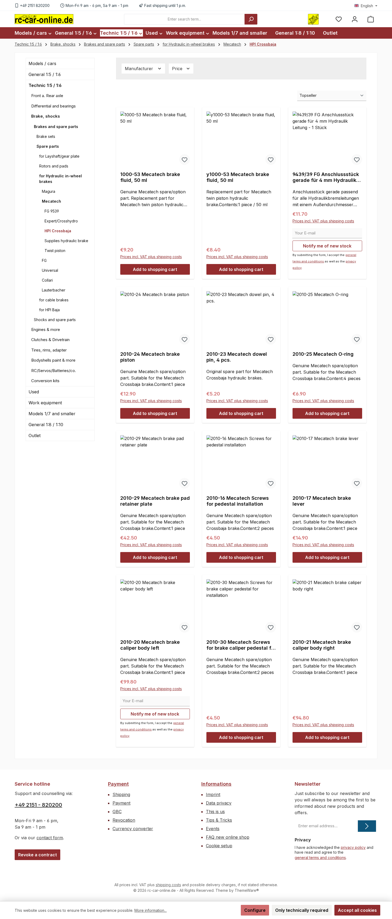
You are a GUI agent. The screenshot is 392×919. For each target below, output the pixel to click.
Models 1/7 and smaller (52, 413)
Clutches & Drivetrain (50, 339)
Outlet (35, 435)
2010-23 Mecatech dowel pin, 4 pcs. (236, 357)
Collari (47, 280)
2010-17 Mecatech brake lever (322, 501)
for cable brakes (54, 300)
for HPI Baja (49, 309)
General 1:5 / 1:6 (45, 74)
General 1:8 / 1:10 (46, 424)
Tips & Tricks (219, 820)
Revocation (124, 820)
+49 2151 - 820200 (38, 805)
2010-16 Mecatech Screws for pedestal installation (237, 501)
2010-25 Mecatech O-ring (323, 354)
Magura (48, 191)
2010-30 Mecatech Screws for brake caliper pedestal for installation (241, 645)
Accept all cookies (357, 910)
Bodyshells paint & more (53, 360)
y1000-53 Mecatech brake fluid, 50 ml (237, 177)
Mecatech (51, 201)
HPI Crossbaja (58, 231)
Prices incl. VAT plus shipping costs (151, 256)
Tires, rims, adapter (49, 350)
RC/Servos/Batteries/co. (53, 370)
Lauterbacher (53, 290)
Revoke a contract (37, 854)
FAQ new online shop (227, 837)
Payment (118, 784)
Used (34, 391)
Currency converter (133, 828)
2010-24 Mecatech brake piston (150, 357)
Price (178, 68)
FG (44, 260)
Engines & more (45, 329)
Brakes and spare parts (56, 126)
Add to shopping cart (155, 269)
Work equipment (45, 402)
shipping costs (168, 884)
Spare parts (48, 146)
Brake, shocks (45, 116)
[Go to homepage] (44, 19)
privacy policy (353, 847)
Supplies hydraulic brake (66, 240)
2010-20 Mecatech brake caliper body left (150, 645)
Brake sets (46, 136)
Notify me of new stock (327, 246)
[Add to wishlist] (184, 159)
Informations (216, 784)
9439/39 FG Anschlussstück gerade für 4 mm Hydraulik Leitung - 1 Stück (326, 177)
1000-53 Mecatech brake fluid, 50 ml (150, 177)
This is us (215, 811)
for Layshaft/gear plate (59, 156)
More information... (150, 910)
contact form (50, 837)
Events (212, 828)
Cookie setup (219, 845)
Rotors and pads (53, 166)
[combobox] (184, 19)
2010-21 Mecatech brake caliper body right (322, 645)
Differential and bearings (53, 106)
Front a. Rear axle (47, 95)
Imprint (213, 794)
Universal (50, 270)
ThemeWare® (247, 890)
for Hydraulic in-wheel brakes (60, 179)
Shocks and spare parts (55, 319)
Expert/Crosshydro (61, 221)
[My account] (354, 19)
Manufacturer (139, 68)
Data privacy (218, 803)
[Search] (251, 19)
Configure (255, 910)
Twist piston (55, 250)
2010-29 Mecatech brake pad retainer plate (155, 501)
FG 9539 (52, 211)
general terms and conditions (320, 857)
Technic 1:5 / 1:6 (45, 85)
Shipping (121, 794)
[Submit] (367, 826)
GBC (117, 811)
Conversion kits (45, 380)
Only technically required (301, 910)
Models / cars (42, 63)
